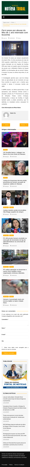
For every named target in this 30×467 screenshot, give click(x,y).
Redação (7, 156)
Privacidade (4, 464)
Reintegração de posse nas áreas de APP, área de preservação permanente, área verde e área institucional (14, 435)
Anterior (7, 124)
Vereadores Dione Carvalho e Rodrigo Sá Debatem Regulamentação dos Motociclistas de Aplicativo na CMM (14, 408)
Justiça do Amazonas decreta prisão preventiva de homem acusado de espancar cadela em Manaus (15, 182)
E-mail (4, 334)
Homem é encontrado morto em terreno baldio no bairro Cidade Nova (13, 301)
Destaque (6, 207)
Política (11, 464)
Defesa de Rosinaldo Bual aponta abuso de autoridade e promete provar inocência (14, 443)
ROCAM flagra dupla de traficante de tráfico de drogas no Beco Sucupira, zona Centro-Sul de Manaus (14, 426)
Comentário (5, 319)
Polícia (19, 38)
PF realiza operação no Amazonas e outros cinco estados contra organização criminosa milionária (15, 271)
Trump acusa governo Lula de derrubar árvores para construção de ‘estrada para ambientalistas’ (13, 417)
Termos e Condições (19, 464)
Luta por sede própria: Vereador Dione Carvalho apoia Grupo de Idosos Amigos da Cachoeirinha (14, 398)
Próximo (23, 124)
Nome (3, 328)
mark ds (5, 38)
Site (3, 341)
